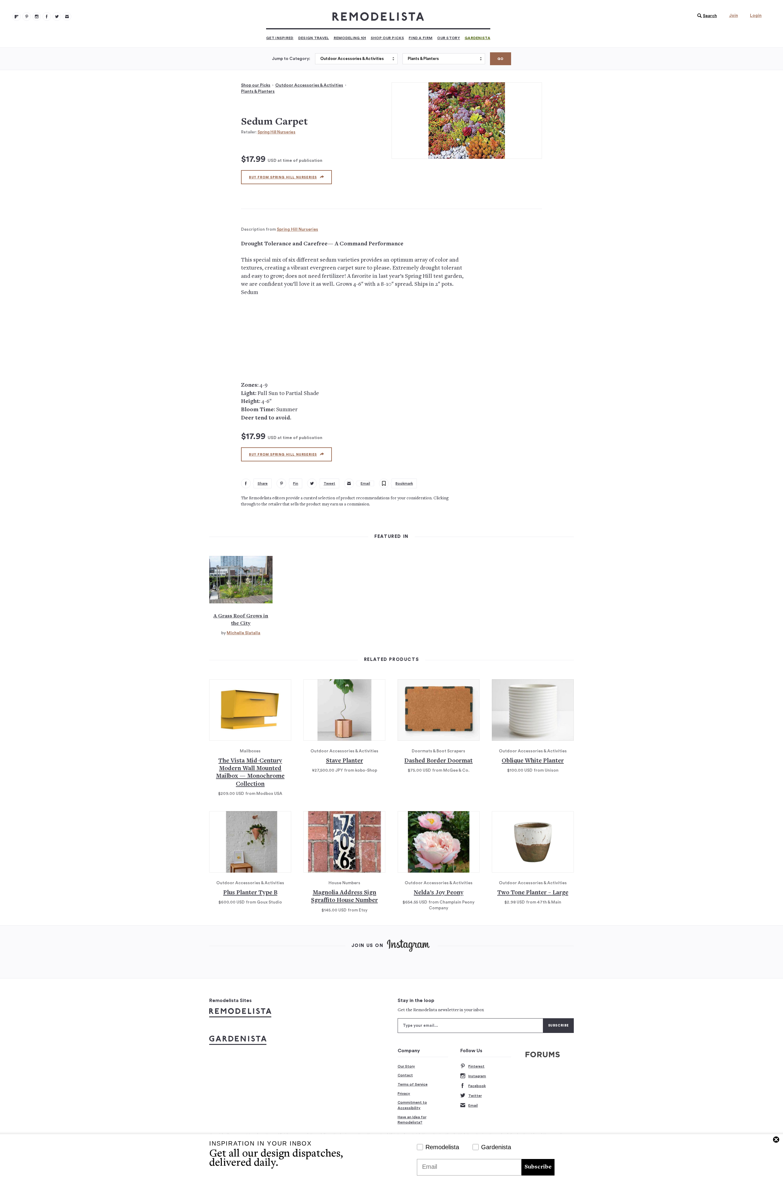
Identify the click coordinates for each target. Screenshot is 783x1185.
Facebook (477, 1086)
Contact (405, 1075)
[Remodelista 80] (26, 16)
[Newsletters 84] (67, 16)
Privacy (404, 1093)
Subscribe (538, 1167)
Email (473, 1105)
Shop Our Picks (387, 38)
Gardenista (477, 38)
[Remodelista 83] (57, 16)
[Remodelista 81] (36, 16)
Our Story (448, 38)
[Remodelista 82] (47, 16)
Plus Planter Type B (250, 893)
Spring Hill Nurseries (276, 132)
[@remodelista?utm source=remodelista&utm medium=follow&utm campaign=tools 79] (16, 16)
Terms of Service (413, 1084)
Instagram (477, 1076)
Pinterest (476, 1066)
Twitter (475, 1095)
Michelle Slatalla (243, 633)
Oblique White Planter (533, 761)
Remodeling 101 (350, 38)
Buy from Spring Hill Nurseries (283, 177)
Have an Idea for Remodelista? (412, 1119)
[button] (705, 16)
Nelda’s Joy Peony (438, 893)
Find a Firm (420, 38)
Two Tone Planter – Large (532, 893)
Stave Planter (344, 761)
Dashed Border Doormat (438, 761)
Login (756, 15)
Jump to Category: (291, 59)
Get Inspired (280, 38)
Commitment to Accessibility (412, 1105)
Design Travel (313, 38)
